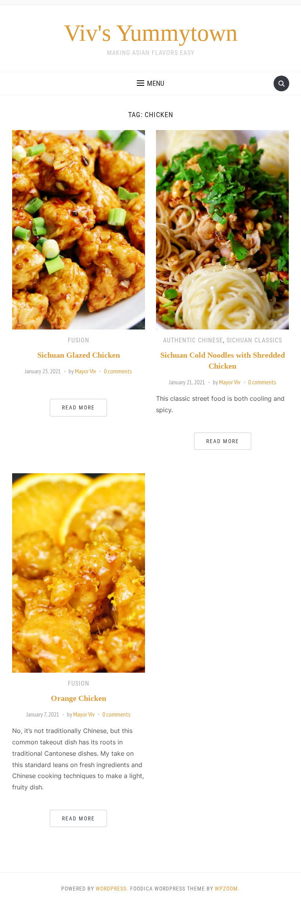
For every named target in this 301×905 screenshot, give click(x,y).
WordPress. (112, 888)
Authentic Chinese (193, 340)
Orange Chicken (78, 698)
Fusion (78, 340)
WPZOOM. (227, 888)
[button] (150, 83)
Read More (78, 407)
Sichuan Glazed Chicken (78, 355)
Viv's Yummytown (151, 33)
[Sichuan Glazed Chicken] (78, 229)
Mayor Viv (85, 371)
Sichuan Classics (254, 340)
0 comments (118, 371)
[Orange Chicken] (78, 572)
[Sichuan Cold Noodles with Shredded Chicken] (222, 229)
